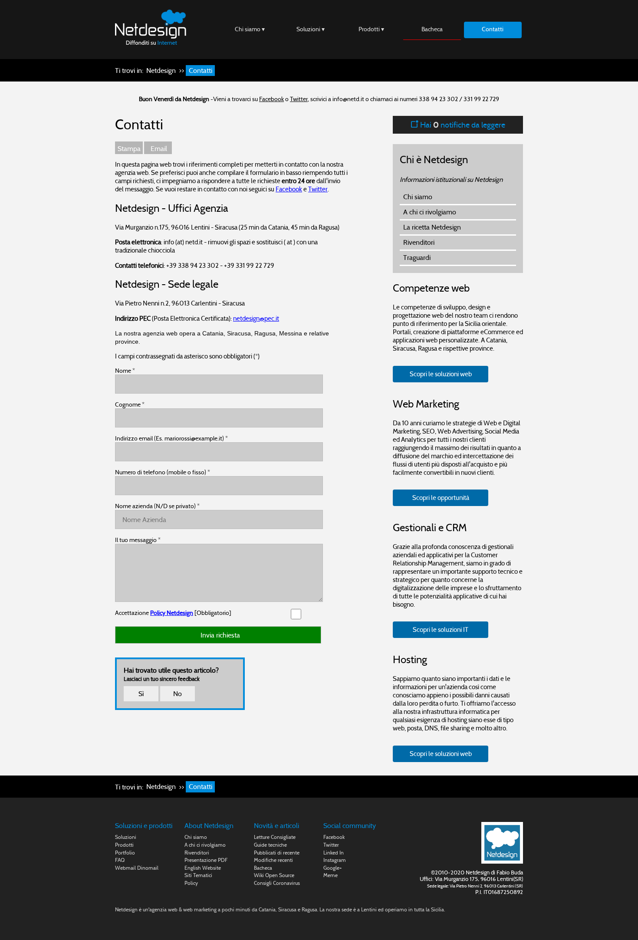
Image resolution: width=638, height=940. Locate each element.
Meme (330, 875)
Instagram (334, 860)
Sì (141, 694)
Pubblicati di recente (276, 852)
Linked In (333, 852)
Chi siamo (417, 197)
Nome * (125, 371)
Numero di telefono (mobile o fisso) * (162, 472)
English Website (202, 867)
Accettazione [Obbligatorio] (173, 613)
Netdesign (161, 70)
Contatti (492, 29)
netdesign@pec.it (256, 318)
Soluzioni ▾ (310, 29)
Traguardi (417, 257)
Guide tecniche (270, 844)
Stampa (129, 149)
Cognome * (130, 404)
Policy (191, 883)
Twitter (299, 99)
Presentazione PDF (205, 860)
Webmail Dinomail (136, 867)
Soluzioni (125, 837)
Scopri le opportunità (440, 497)
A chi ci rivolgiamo (429, 212)
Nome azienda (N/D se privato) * (157, 506)
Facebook (271, 99)
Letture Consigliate (275, 837)
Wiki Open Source (274, 875)
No (177, 694)
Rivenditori (418, 242)
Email (158, 149)
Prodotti (124, 844)
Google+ (332, 867)
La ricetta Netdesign (432, 227)
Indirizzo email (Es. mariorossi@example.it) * (171, 438)
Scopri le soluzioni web (441, 374)
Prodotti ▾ (371, 29)
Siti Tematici (198, 875)
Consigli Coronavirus (277, 883)
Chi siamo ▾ (250, 29)
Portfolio (125, 852)
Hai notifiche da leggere (461, 125)
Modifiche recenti (273, 860)
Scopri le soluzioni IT (440, 629)
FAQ (120, 860)
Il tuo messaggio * (138, 540)
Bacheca (432, 29)
